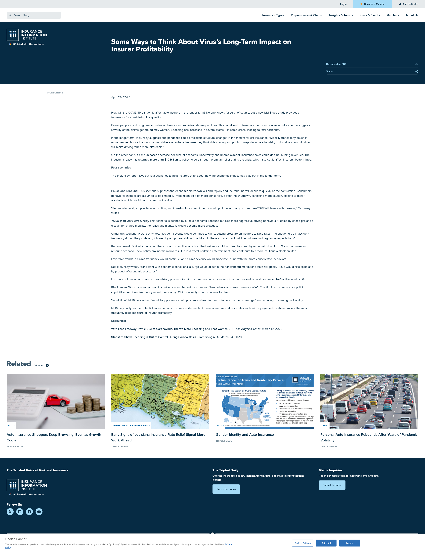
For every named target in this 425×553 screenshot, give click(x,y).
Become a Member (374, 4)
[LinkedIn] (19, 511)
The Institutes (410, 4)
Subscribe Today (226, 489)
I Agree (349, 543)
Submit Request (332, 485)
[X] (10, 511)
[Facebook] (29, 511)
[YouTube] (39, 511)
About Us (412, 15)
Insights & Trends (341, 15)
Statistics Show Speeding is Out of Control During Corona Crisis (153, 337)
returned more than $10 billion (158, 159)
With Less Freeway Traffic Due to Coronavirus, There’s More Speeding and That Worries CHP (172, 329)
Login (343, 4)
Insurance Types (273, 15)
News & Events (369, 15)
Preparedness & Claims (307, 15)
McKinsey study (274, 112)
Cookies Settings (303, 543)
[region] (212, 543)
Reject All (326, 543)
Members (392, 15)
